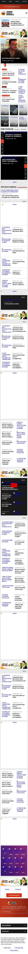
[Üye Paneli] (25, 7)
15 (26, 65)
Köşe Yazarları (23, 129)
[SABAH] (20, 889)
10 (17, 65)
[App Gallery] (14, 950)
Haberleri (24, 201)
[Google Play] (18, 947)
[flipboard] (19, 921)
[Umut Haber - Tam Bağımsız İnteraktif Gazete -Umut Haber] (10, 13)
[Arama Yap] (22, 7)
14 (24, 65)
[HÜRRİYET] (7, 889)
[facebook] (5, 921)
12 (21, 65)
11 (19, 65)
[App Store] (7, 947)
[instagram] (12, 921)
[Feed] (23, 921)
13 (22, 65)
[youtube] (16, 921)
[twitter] (8, 921)
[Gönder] (25, 911)
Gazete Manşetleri (14, 895)
